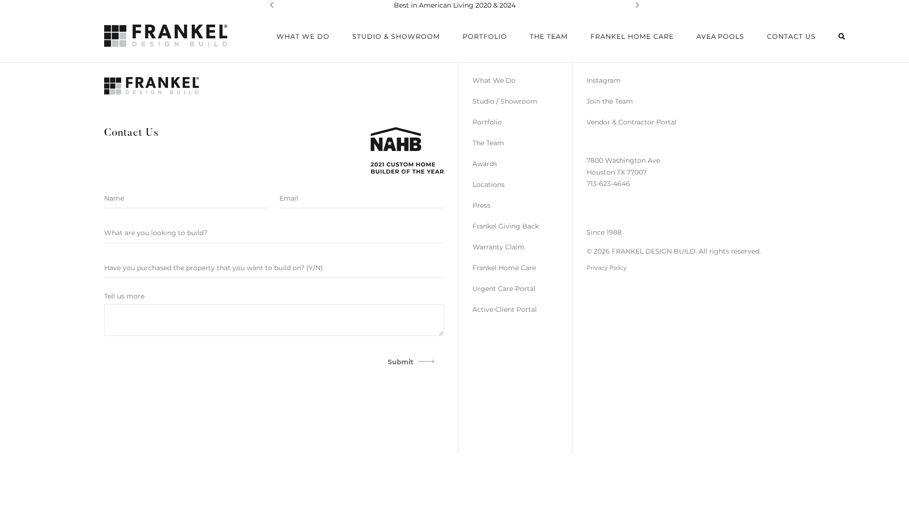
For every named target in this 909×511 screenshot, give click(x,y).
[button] (271, 5)
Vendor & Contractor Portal (632, 122)
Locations (488, 184)
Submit (400, 362)
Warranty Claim (498, 247)
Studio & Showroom (396, 36)
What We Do (494, 80)
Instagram (604, 80)
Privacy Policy (607, 267)
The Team (549, 36)
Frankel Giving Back (505, 226)
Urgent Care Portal (503, 288)
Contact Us (791, 36)
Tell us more (124, 296)
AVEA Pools (720, 36)
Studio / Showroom (504, 101)
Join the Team (610, 101)
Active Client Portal (504, 309)
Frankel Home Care (632, 36)
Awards (484, 163)
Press (481, 205)
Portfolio (487, 122)
